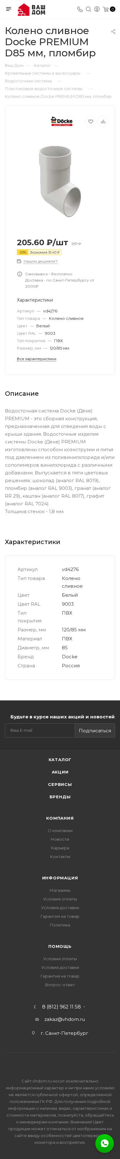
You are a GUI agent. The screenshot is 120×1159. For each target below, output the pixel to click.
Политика (60, 924)
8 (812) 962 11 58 (61, 1006)
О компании (60, 830)
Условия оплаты (60, 898)
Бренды (60, 796)
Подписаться (95, 731)
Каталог (60, 759)
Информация (60, 877)
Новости (60, 839)
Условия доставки (60, 907)
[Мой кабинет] (97, 10)
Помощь (60, 946)
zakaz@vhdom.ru (64, 1019)
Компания (60, 818)
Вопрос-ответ (60, 984)
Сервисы (60, 784)
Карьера (60, 847)
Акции (60, 771)
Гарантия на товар (60, 916)
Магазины (60, 890)
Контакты (60, 856)
